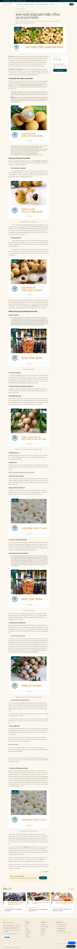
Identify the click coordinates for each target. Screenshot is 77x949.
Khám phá (43, 922)
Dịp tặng (27, 922)
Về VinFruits (43, 930)
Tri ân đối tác (27, 930)
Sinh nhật (27, 934)
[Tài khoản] (64, 4)
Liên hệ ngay (60, 70)
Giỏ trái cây (26, 4)
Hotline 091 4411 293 (62, 924)
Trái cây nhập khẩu (39, 4)
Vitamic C (13, 97)
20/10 (26, 928)
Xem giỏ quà (43, 877)
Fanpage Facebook (62, 928)
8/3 (26, 926)
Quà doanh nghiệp (44, 926)
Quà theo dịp (19, 4)
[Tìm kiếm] (62, 4)
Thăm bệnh (27, 932)
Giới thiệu (46, 4)
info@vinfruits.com (61, 930)
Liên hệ (42, 934)
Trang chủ (17, 8)
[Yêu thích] (67, 4)
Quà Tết (27, 924)
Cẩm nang (52, 4)
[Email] (60, 60)
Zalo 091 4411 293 (62, 926)
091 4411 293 (72, 946)
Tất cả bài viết (71, 889)
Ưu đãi (56, 4)
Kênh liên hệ (60, 922)
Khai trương (27, 936)
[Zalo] (57, 60)
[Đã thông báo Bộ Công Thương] (7, 937)
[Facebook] (54, 60)
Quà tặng (32, 4)
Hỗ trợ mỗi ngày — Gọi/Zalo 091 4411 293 (11, 927)
